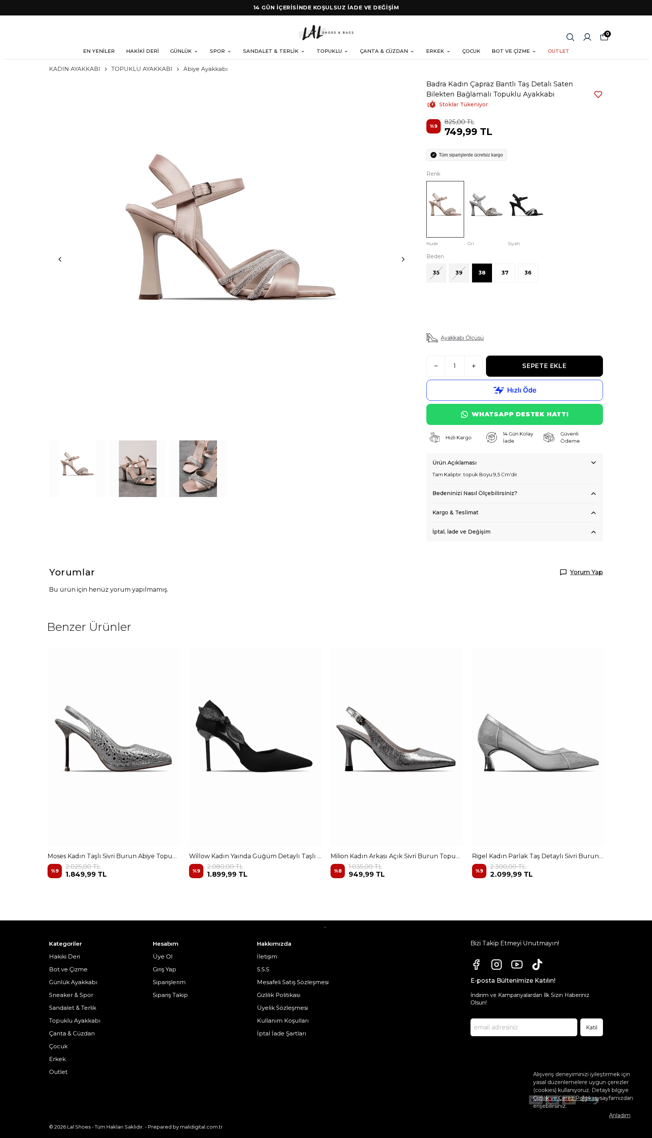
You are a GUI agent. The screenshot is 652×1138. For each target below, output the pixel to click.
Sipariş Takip (170, 994)
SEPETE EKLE (544, 366)
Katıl (591, 1027)
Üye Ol (162, 956)
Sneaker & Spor (71, 994)
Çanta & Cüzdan (72, 1033)
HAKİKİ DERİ (142, 51)
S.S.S (263, 969)
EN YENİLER (99, 51)
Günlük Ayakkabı (73, 982)
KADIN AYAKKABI (74, 68)
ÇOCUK (471, 51)
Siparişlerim (169, 982)
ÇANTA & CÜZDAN (384, 51)
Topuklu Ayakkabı (74, 1020)
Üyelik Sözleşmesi (282, 1007)
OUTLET (558, 51)
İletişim (267, 956)
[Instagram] (496, 964)
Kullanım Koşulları (283, 1020)
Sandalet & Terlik (72, 1007)
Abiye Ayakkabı (205, 68)
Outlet (58, 1071)
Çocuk (58, 1046)
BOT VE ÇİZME (511, 51)
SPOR (217, 51)
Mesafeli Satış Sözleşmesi (293, 982)
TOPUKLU (329, 51)
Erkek (57, 1059)
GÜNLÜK (181, 51)
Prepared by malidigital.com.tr (185, 1127)
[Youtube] (517, 964)
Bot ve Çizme (68, 969)
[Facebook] (476, 964)
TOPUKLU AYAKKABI (141, 68)
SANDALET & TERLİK (270, 51)
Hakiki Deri (64, 956)
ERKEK (435, 51)
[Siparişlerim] (587, 37)
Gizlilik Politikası (278, 994)
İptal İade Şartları (281, 1033)
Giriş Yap (164, 969)
